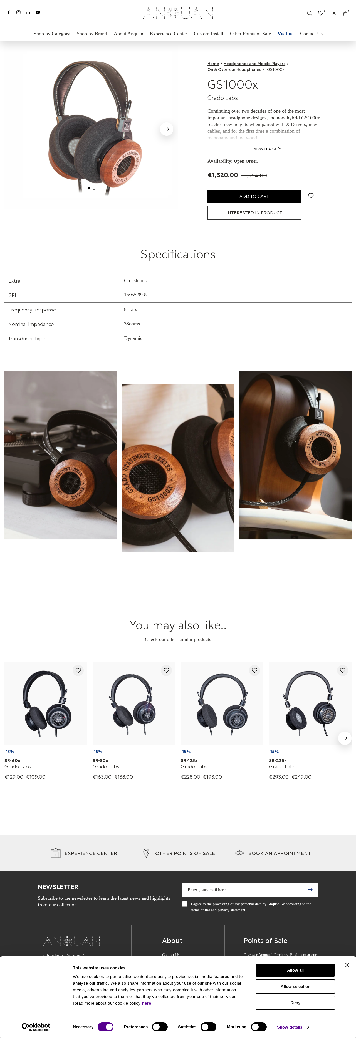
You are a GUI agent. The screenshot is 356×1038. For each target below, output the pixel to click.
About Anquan (128, 33)
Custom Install (208, 33)
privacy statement (231, 910)
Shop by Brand (92, 33)
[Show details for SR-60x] (45, 703)
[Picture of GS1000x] (91, 127)
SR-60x (12, 760)
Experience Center (168, 33)
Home (213, 63)
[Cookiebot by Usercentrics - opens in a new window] (36, 1027)
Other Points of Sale (250, 33)
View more (265, 148)
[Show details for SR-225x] (310, 703)
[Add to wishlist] (78, 671)
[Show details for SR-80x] (134, 703)
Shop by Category (52, 33)
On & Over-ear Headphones (234, 69)
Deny (295, 1002)
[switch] (160, 1026)
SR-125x (189, 760)
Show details (289, 1027)
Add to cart (254, 196)
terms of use (200, 910)
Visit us (285, 33)
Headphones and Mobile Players (254, 63)
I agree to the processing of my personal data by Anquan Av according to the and (251, 907)
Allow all (295, 970)
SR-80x (100, 760)
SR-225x (278, 760)
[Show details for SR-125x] (222, 703)
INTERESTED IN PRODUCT (254, 212)
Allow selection (295, 986)
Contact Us (311, 33)
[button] (166, 130)
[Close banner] (347, 965)
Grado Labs (222, 98)
